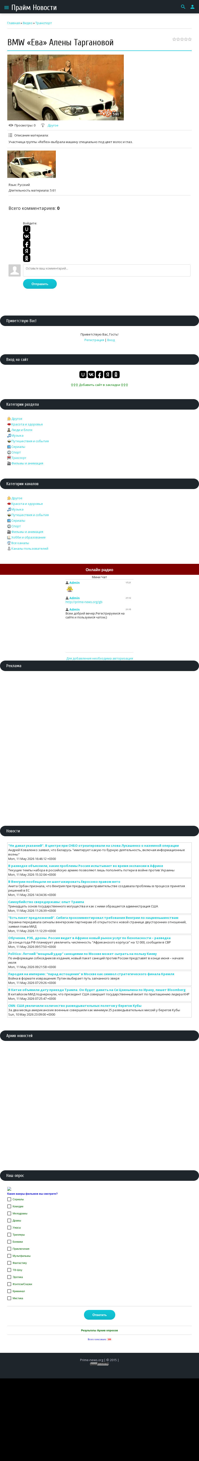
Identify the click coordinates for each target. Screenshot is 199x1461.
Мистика (18, 1298)
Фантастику (20, 1262)
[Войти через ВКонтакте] (26, 236)
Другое (53, 125)
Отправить (40, 284)
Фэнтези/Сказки (22, 1284)
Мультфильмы (22, 1255)
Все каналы (20, 543)
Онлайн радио (99, 570)
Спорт (16, 452)
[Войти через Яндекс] (26, 251)
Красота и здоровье (27, 424)
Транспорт (43, 23)
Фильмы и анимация (27, 463)
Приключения (21, 1248)
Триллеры (19, 1234)
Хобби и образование (28, 537)
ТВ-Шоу (17, 1270)
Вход (111, 340)
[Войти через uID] (26, 229)
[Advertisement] (99, 711)
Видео (28, 23)
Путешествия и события (30, 441)
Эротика (18, 1277)
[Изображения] (31, 164)
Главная (13, 23)
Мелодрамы (20, 1213)
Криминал (19, 1291)
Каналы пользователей (29, 548)
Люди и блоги (21, 430)
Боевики (18, 1241)
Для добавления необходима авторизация (99, 658)
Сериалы (18, 446)
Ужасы (17, 1227)
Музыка (17, 435)
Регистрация (94, 340)
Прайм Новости (34, 7)
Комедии (18, 1206)
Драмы (17, 1220)
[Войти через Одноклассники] (26, 258)
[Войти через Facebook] (26, 243)
